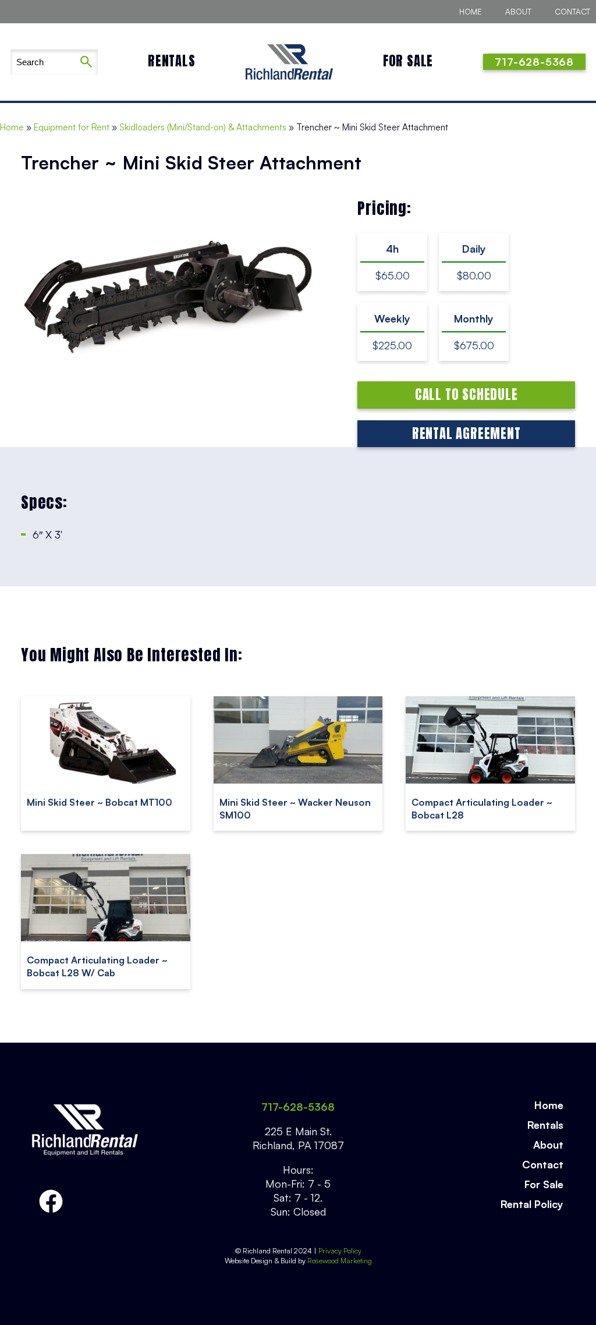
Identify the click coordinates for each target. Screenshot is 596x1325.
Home (470, 11)
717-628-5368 (298, 1106)
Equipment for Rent (71, 127)
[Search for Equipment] (42, 62)
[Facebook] (50, 1201)
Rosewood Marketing (339, 1260)
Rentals (172, 60)
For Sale (408, 60)
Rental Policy (532, 1204)
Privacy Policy (339, 1250)
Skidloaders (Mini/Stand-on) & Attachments (202, 127)
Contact (572, 11)
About (518, 11)
